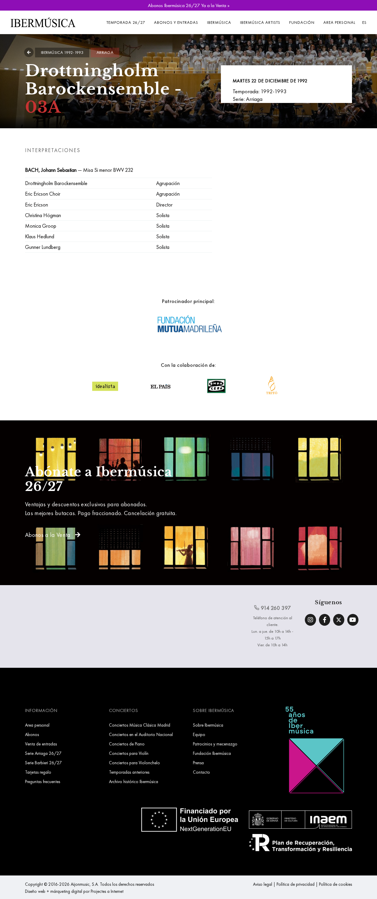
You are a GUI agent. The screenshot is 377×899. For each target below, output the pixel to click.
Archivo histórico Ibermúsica (133, 781)
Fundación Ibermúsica (212, 753)
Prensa (198, 762)
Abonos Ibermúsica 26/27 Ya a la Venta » (188, 5)
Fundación (302, 22)
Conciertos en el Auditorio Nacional (141, 734)
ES (364, 22)
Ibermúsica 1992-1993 (62, 52)
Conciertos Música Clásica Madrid (139, 725)
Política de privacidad (296, 884)
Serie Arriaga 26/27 (43, 753)
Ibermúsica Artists (260, 22)
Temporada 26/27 (125, 22)
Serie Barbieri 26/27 (43, 762)
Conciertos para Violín (128, 753)
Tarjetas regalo (38, 772)
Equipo (199, 734)
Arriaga (105, 52)
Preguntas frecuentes (42, 781)
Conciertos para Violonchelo (134, 762)
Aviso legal (262, 884)
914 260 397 (275, 608)
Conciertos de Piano (127, 744)
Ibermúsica (219, 22)
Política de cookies (335, 884)
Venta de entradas (41, 744)
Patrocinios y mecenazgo (215, 744)
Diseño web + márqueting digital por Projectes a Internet (74, 891)
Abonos (32, 734)
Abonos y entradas (176, 22)
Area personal (339, 22)
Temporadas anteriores (129, 772)
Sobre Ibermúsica (208, 725)
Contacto (201, 772)
